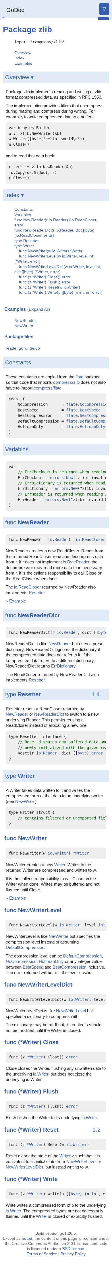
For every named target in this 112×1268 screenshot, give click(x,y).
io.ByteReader (76, 561)
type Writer (24, 246)
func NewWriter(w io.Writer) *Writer (50, 251)
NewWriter (23, 325)
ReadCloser (93, 539)
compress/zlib (66, 382)
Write (50, 1179)
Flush (50, 1091)
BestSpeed (90, 410)
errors (57, 477)
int (101, 925)
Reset (51, 1130)
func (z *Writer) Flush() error (44, 282)
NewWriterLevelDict (45, 984)
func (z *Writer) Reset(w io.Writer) (49, 287)
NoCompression (95, 404)
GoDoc (15, 10)
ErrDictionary (63, 666)
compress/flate (47, 388)
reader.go (14, 348)
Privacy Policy (73, 1253)
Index (19, 58)
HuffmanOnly (92, 426)
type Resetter (26, 240)
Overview (22, 52)
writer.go (32, 348)
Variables (22, 214)
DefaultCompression (25, 947)
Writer (26, 776)
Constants (23, 209)
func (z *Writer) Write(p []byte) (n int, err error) (61, 292)
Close (51, 1042)
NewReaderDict (39, 615)
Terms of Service (42, 1253)
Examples (23, 63)
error (97, 753)
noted (27, 1238)
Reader (61, 539)
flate (79, 376)
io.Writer (40, 1074)
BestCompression (69, 967)
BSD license (73, 1248)
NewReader (25, 320)
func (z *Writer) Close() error (45, 277)
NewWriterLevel (39, 910)
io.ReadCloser (27, 587)
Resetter (37, 592)
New (69, 477)
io (50, 539)
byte (102, 632)
